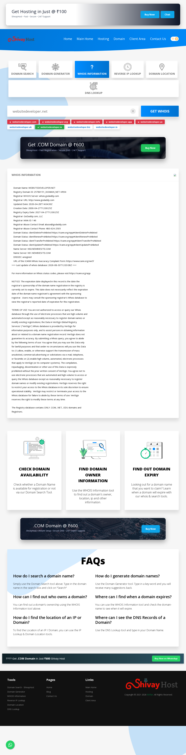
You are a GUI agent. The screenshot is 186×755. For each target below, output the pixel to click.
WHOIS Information (16, 696)
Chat (167, 14)
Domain (119, 39)
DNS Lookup (13, 709)
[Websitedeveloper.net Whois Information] (21, 38)
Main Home (85, 39)
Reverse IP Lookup (16, 700)
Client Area (137, 39)
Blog (48, 691)
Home (68, 39)
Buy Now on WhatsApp (166, 658)
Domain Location (15, 704)
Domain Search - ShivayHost (20, 687)
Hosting (103, 39)
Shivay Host (58, 658)
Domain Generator (16, 691)
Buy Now (150, 14)
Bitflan (150, 694)
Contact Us (158, 39)
